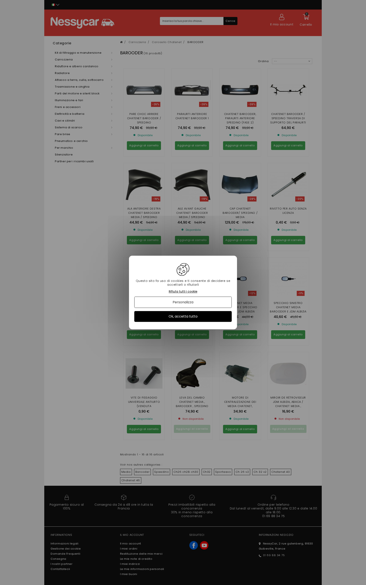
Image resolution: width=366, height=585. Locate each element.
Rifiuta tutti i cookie (183, 291)
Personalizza (183, 302)
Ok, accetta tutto (183, 316)
